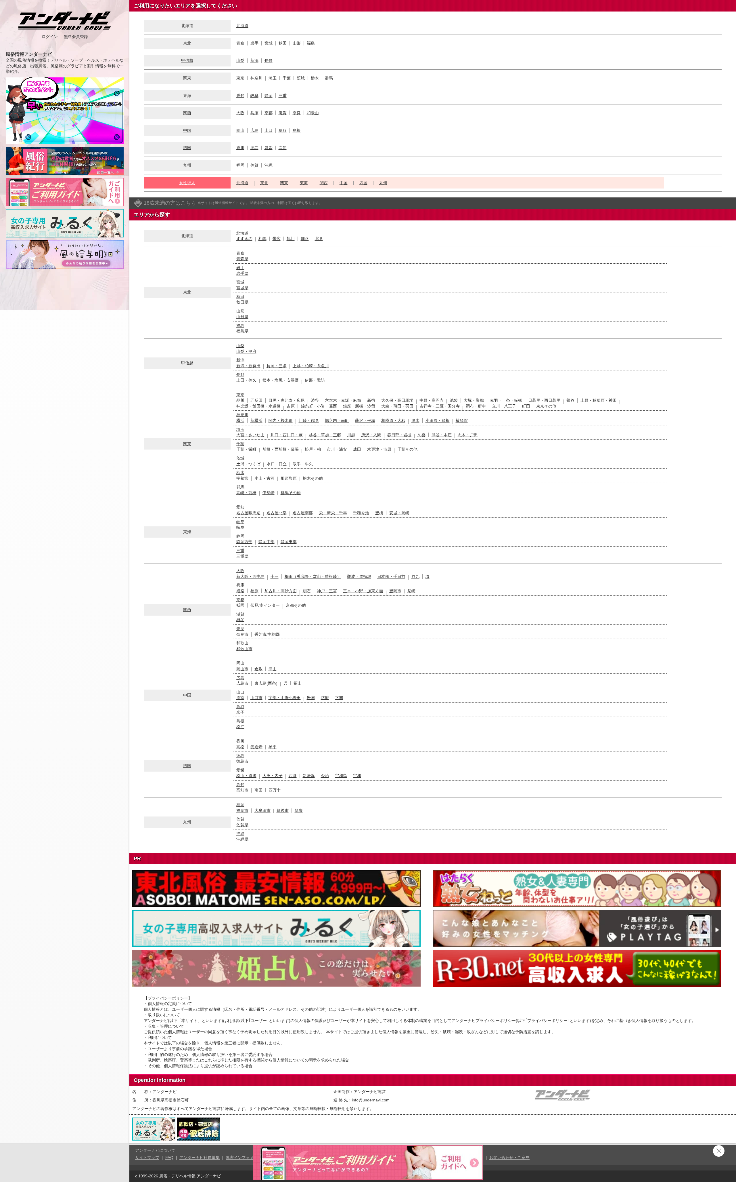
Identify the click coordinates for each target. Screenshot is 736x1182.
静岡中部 (266, 541)
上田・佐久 (246, 380)
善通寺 (256, 747)
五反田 (256, 400)
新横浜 (256, 420)
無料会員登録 (76, 36)
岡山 (240, 130)
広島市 (242, 683)
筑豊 (299, 810)
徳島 (254, 147)
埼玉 (273, 78)
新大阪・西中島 (250, 576)
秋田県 (242, 302)
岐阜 (254, 95)
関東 (187, 78)
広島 (254, 130)
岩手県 (242, 273)
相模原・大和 (393, 420)
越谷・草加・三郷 (325, 435)
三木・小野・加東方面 (363, 591)
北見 (319, 238)
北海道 (242, 25)
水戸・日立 (277, 464)
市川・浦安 (337, 449)
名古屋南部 (303, 513)
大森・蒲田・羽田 (397, 406)
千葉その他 (407, 449)
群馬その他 (291, 492)
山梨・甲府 (246, 351)
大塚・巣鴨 (474, 400)
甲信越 (187, 60)
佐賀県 (242, 825)
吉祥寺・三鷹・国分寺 (439, 406)
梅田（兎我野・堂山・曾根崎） (313, 576)
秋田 (283, 43)
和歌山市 (244, 648)
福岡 (240, 165)
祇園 (240, 605)
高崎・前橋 (246, 492)
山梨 (240, 60)
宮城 (268, 43)
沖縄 (268, 165)
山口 (268, 130)
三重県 (242, 556)
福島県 (242, 331)
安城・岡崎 (399, 513)
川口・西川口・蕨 (287, 435)
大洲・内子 (272, 775)
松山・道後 (246, 775)
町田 (526, 406)
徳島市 (242, 761)
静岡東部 (289, 541)
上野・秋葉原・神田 (598, 400)
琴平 (273, 747)
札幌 (262, 238)
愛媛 (268, 147)
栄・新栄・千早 (333, 513)
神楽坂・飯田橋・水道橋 (258, 406)
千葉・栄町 (246, 449)
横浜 (240, 420)
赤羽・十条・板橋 (506, 400)
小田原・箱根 (437, 420)
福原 (254, 591)
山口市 (256, 697)
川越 (351, 435)
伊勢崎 (268, 492)
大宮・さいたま (250, 435)
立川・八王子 (504, 406)
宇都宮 (242, 478)
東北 (187, 43)
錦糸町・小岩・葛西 (319, 406)
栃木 (315, 78)
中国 (187, 130)
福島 (311, 43)
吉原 (291, 406)
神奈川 (256, 78)
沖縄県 (242, 839)
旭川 (291, 238)
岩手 (254, 43)
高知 (283, 147)
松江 (240, 726)
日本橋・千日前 (391, 576)
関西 (187, 113)
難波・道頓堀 (359, 576)
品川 (240, 400)
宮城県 (242, 287)
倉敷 (258, 669)
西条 (293, 775)
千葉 (287, 78)
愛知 (240, 95)
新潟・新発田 (248, 365)
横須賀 (462, 420)
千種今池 (361, 513)
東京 (240, 78)
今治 (325, 775)
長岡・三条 (277, 365)
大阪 (240, 113)
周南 (240, 697)
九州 (187, 165)
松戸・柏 (313, 449)
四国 (187, 147)
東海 (304, 182)
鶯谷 (570, 400)
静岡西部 (244, 541)
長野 (268, 60)
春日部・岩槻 (399, 435)
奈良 (297, 113)
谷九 (415, 576)
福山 (298, 683)
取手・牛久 (303, 464)
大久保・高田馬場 (397, 400)
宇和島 (341, 775)
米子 (240, 712)
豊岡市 (395, 591)
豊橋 (379, 513)
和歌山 (313, 113)
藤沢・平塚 (365, 420)
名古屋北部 (277, 513)
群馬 (329, 78)
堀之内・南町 (337, 420)
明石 (307, 591)
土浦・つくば (248, 464)
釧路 (305, 238)
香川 (240, 147)
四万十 (275, 790)
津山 (273, 669)
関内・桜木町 (281, 420)
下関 (339, 697)
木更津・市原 (379, 449)
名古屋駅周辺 (248, 513)
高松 (240, 747)
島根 (297, 130)
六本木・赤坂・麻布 (343, 400)
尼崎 (411, 591)
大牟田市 (262, 810)
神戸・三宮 (327, 591)
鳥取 (283, 130)
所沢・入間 (371, 435)
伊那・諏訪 (315, 380)
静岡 (268, 95)
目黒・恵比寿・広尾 (287, 400)
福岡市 (242, 810)
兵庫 (254, 113)
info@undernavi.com (371, 1100)
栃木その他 (313, 478)
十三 (275, 576)
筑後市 (283, 810)
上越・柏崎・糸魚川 (311, 365)
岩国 (311, 697)
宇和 (357, 775)
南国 (258, 790)
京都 (268, 113)
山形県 (242, 316)
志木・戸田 (468, 435)
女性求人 (187, 182)
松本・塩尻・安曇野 (280, 380)
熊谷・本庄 (442, 435)
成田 (357, 449)
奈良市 (242, 634)
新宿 (371, 400)
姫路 (240, 591)
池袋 (454, 400)
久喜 (421, 435)
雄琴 (240, 619)
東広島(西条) (265, 683)
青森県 (242, 258)
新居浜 (309, 775)
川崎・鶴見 (309, 420)
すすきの (244, 238)
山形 (297, 43)
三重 (283, 95)
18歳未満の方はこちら (170, 203)
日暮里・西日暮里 (544, 400)
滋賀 (283, 113)
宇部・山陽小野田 (285, 697)
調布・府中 (476, 406)
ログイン (50, 36)
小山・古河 (264, 478)
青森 (240, 43)
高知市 (242, 790)
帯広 (277, 238)
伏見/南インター (265, 605)
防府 (325, 697)
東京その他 (546, 406)
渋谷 (315, 400)
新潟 (254, 60)
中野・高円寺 (431, 400)
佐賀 (254, 165)
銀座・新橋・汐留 (359, 406)
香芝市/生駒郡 (267, 634)
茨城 (301, 78)
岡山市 (242, 669)
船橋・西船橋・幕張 (280, 449)
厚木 (415, 420)
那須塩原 (289, 478)
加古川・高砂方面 (280, 591)
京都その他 (296, 605)
